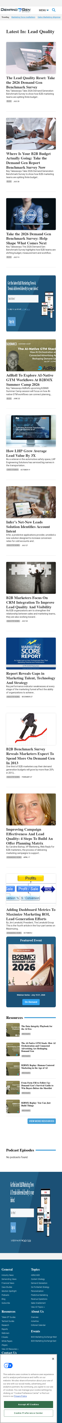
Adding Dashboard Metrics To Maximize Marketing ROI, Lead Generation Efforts (30, 914)
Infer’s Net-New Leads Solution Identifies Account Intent (28, 526)
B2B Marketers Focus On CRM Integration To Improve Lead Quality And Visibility (30, 602)
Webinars (26, 1034)
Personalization (37, 1291)
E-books (5, 1337)
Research (5, 1325)
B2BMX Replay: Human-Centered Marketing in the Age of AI (37, 1067)
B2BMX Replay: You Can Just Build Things (36, 1104)
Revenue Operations (39, 1299)
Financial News (8, 1283)
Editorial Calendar (38, 1325)
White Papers (7, 1341)
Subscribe (6, 1303)
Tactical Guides (8, 1321)
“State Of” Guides (9, 1317)
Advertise (35, 1321)
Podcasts (5, 1295)
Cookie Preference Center (28, 1413)
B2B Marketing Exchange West (44, 1337)
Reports (5, 1329)
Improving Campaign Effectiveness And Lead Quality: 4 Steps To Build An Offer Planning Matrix (29, 836)
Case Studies (12, 470)
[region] (28, 1388)
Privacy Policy (20, 1396)
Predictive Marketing (39, 1295)
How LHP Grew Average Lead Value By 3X (26, 453)
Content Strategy (38, 1279)
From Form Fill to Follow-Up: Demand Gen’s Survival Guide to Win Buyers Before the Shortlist (37, 1085)
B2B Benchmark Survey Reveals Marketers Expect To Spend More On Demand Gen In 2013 (30, 755)
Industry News (13, 545)
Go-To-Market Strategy (40, 1287)
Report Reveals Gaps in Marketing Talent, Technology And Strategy (30, 677)
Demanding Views (14, 857)
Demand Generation (39, 1283)
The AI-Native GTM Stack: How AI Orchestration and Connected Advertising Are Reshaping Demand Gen (38, 1047)
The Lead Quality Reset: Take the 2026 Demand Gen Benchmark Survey (30, 82)
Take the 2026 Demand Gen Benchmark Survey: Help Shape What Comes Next (28, 238)
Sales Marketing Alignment (50, 17)
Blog (9, 101)
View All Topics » (38, 1307)
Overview (34, 1317)
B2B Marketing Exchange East (43, 1341)
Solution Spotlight (9, 1291)
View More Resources (41, 1121)
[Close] (53, 1358)
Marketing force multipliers (23, 17)
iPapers (5, 1345)
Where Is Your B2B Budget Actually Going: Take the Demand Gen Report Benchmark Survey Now (28, 160)
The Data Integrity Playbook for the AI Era (36, 1027)
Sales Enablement (38, 1303)
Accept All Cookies (28, 1404)
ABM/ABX (35, 1275)
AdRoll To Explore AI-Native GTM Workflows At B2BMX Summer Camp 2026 (29, 379)
